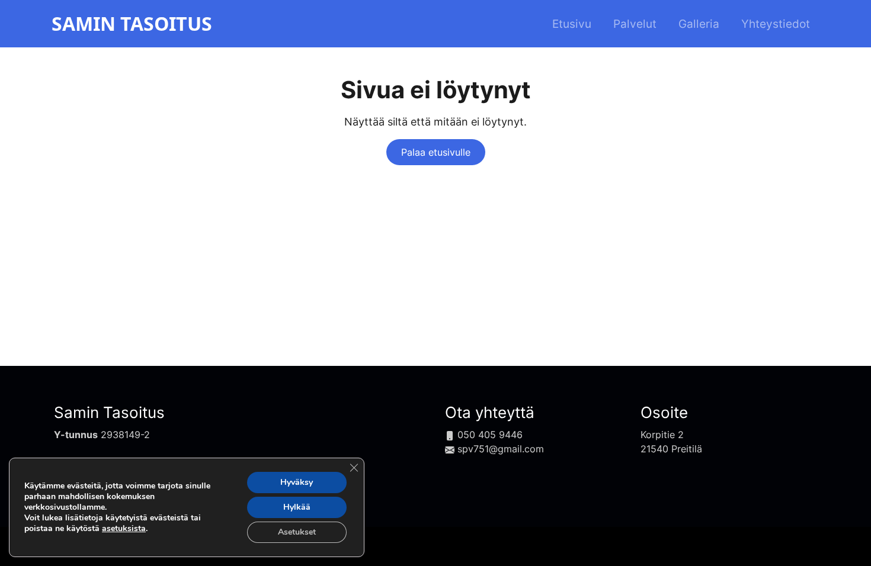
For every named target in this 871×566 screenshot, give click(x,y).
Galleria (698, 24)
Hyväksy (296, 482)
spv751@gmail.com (500, 449)
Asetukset (297, 532)
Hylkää (296, 507)
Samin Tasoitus (109, 412)
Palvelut (635, 24)
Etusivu (571, 24)
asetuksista (124, 528)
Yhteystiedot (775, 24)
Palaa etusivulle (435, 152)
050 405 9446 (490, 434)
